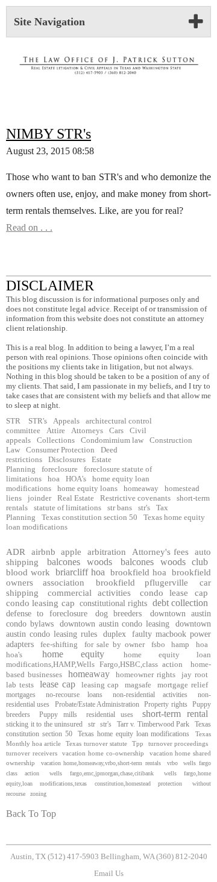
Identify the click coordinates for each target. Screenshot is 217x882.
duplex (114, 634)
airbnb (43, 551)
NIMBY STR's (48, 134)
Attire (55, 431)
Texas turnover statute (96, 743)
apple (71, 551)
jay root (194, 675)
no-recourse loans (74, 694)
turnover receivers (31, 753)
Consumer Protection (60, 450)
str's (144, 508)
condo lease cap (174, 593)
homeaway (141, 488)
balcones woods (79, 562)
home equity (73, 654)
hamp (180, 644)
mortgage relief (182, 685)
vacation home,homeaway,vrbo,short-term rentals (101, 763)
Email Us (109, 873)
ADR (15, 551)
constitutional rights (113, 603)
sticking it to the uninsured (44, 724)
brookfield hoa (138, 572)
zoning (38, 793)
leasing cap (100, 685)
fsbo (158, 644)
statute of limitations (67, 508)
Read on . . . (29, 227)
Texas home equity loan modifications (133, 733)
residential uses (110, 714)
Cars (116, 431)
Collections (56, 440)
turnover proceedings (178, 743)
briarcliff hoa (80, 572)
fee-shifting (59, 644)
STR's (37, 421)
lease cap (57, 684)
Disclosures (67, 459)
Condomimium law (112, 440)
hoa (54, 479)
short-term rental (175, 713)
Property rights (165, 704)
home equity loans (87, 488)
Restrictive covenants (135, 498)
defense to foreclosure (46, 613)
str (91, 724)
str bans (119, 508)
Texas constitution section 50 (89, 517)
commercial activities (89, 593)
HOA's (76, 479)
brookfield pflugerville (142, 582)
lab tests (20, 685)
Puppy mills (58, 714)
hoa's (14, 654)
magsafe (138, 685)
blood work (28, 572)
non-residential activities (150, 694)
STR (13, 421)
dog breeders (118, 613)
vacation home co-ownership (102, 753)
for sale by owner (114, 644)
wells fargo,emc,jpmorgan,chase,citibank (101, 773)
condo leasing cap (40, 603)
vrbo (172, 763)
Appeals (66, 421)
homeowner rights (145, 675)
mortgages (21, 694)
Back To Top (31, 813)
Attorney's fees (160, 551)
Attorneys (87, 431)
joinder (39, 498)
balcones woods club (164, 562)
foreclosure (60, 469)
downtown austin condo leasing (115, 623)
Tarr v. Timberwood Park (153, 724)
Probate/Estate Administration (97, 704)
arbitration (106, 551)
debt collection (180, 603)
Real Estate (75, 498)
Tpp (137, 743)
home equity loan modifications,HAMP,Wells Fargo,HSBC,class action (108, 659)
